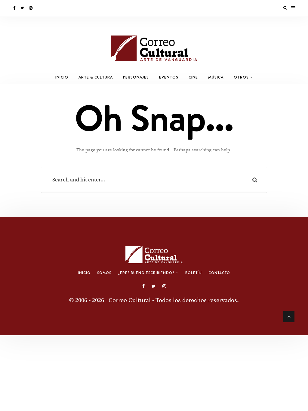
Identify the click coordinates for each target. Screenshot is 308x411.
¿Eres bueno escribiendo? (146, 272)
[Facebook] (14, 8)
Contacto (219, 272)
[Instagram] (31, 8)
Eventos (168, 77)
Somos (104, 272)
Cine (193, 77)
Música (215, 77)
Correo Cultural (130, 300)
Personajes (136, 77)
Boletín (193, 272)
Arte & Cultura (96, 77)
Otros (241, 77)
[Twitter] (22, 8)
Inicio (61, 77)
